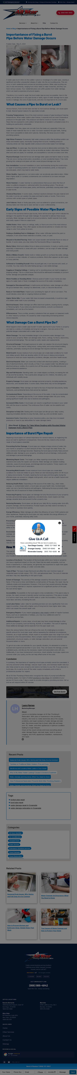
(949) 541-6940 (49, 549)
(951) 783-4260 (50, 552)
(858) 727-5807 (51, 545)
